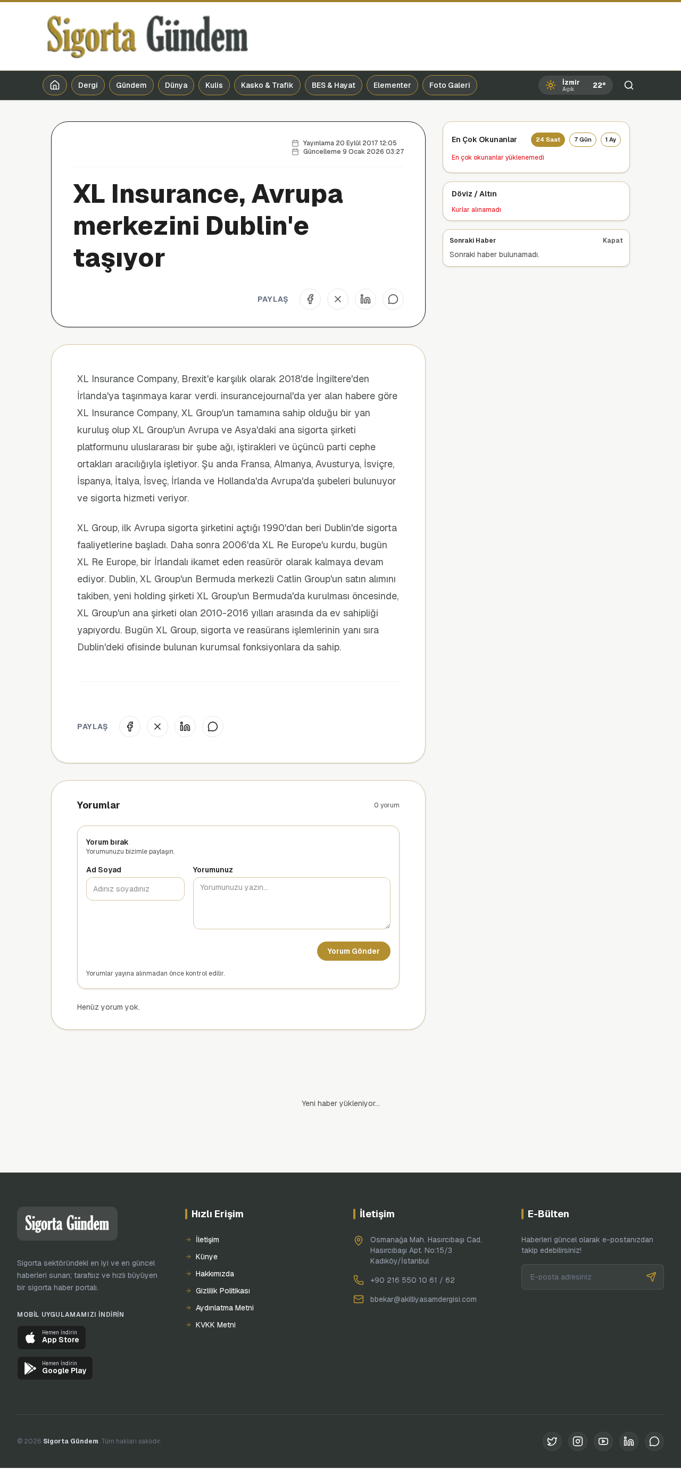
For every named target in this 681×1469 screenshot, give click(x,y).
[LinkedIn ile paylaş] (365, 299)
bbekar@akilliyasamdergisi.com (423, 1263)
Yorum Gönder (354, 951)
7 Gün (583, 139)
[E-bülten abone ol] (651, 1240)
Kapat (613, 240)
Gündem (131, 85)
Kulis (214, 85)
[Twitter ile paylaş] (337, 299)
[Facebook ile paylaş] (310, 299)
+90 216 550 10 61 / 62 (412, 1244)
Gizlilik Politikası (223, 1254)
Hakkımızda (215, 1237)
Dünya (176, 85)
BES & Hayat (333, 85)
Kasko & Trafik (267, 85)
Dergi (88, 85)
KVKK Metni (216, 1288)
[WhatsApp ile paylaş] (393, 299)
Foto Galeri (449, 85)
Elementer (392, 85)
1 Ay (610, 139)
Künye (207, 1220)
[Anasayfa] (55, 85)
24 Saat (548, 139)
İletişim (207, 1203)
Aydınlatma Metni (225, 1271)
